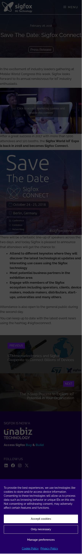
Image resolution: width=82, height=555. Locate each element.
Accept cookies (41, 519)
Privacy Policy (49, 548)
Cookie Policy (30, 548)
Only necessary (41, 529)
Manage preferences (41, 539)
